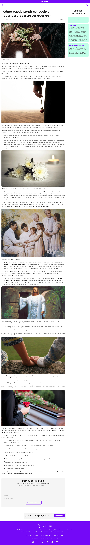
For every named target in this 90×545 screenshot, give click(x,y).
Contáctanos (35, 538)
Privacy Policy (44, 538)
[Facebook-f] (38, 542)
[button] (2, 5)
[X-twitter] (52, 542)
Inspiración (47, 5)
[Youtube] (47, 542)
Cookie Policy (54, 538)
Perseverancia (13, 19)
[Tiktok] (42, 542)
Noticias (41, 5)
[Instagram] (33, 542)
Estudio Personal (5, 19)
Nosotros (54, 5)
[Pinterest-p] (57, 542)
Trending (34, 5)
